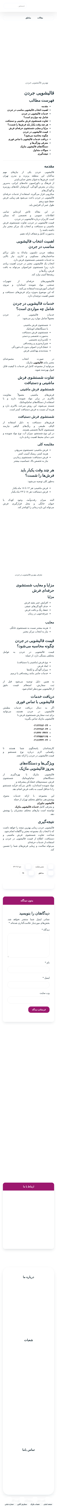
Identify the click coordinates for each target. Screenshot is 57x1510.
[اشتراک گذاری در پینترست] (32, 885)
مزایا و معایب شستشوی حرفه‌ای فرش (28, 128)
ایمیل (46, 978)
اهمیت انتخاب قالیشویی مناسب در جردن (27, 110)
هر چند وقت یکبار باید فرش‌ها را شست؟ (28, 124)
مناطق (41, 873)
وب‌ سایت (45, 993)
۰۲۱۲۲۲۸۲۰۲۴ (40, 725)
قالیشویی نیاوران (45, 803)
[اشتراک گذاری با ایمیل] (8, 885)
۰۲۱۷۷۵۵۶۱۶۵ (40, 736)
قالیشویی (38, 362)
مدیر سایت (39, 867)
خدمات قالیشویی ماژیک (27, 806)
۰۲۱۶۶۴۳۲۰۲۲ (40, 740)
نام (47, 962)
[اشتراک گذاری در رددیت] (24, 885)
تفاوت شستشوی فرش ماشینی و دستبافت (26, 121)
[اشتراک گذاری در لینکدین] (16, 885)
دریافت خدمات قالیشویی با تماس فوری (28, 139)
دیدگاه (46, 929)
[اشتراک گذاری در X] (40, 885)
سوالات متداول (40, 150)
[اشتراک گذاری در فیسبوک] (48, 885)
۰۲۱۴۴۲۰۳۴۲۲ (40, 732)
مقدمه (44, 106)
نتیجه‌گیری (43, 153)
